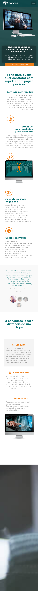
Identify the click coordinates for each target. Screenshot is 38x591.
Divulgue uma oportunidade (19, 64)
